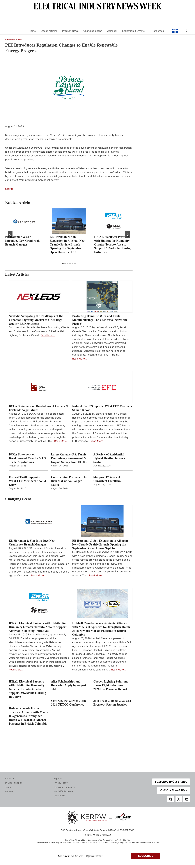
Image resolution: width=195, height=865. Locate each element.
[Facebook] (170, 799)
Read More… (48, 335)
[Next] (127, 234)
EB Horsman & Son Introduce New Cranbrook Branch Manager (22, 241)
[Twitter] (179, 799)
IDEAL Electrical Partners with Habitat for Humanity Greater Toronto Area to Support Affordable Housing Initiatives (112, 244)
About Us (9, 778)
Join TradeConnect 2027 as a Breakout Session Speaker (112, 702)
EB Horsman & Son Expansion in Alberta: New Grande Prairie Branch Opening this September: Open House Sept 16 (67, 244)
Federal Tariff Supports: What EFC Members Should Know (102, 408)
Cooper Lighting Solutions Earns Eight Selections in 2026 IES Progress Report (110, 685)
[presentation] (24, 221)
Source (9, 188)
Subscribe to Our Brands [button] (171, 781)
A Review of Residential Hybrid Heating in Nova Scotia (109, 458)
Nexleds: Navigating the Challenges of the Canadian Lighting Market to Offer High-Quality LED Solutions (36, 319)
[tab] (63, 263)
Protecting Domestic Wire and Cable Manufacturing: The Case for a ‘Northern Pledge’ (99, 319)
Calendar (112, 30)
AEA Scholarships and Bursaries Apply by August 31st (68, 685)
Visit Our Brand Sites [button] (173, 790)
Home (32, 30)
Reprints (58, 778)
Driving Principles (13, 782)
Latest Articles (49, 30)
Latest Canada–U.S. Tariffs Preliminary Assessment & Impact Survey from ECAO (69, 458)
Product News (70, 30)
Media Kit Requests (63, 791)
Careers (9, 791)
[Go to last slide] (10, 234)
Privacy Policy (61, 782)
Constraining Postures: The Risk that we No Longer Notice (69, 481)
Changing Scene (92, 30)
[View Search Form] (186, 30)
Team (8, 787)
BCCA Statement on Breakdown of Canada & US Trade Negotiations (38, 408)
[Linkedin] (186, 799)
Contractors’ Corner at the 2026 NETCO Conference (68, 702)
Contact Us (59, 795)
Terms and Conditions (64, 787)
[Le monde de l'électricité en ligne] (175, 31)
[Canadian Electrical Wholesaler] (15, 31)
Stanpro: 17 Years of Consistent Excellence (107, 479)
